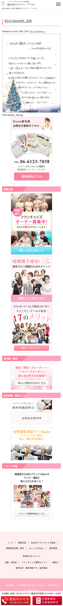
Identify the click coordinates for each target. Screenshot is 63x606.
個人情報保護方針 (31, 591)
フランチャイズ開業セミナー (34, 562)
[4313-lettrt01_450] (31, 112)
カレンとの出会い (36, 548)
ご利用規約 (52, 585)
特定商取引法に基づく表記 (30, 585)
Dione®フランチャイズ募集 (43, 543)
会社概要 (10, 585)
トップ (10, 543)
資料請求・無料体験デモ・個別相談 (31, 568)
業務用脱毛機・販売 (15, 548)
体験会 (55, 562)
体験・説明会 (11, 562)
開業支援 (22, 543)
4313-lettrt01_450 (18, 21)
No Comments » (38, 31)
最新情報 (53, 548)
